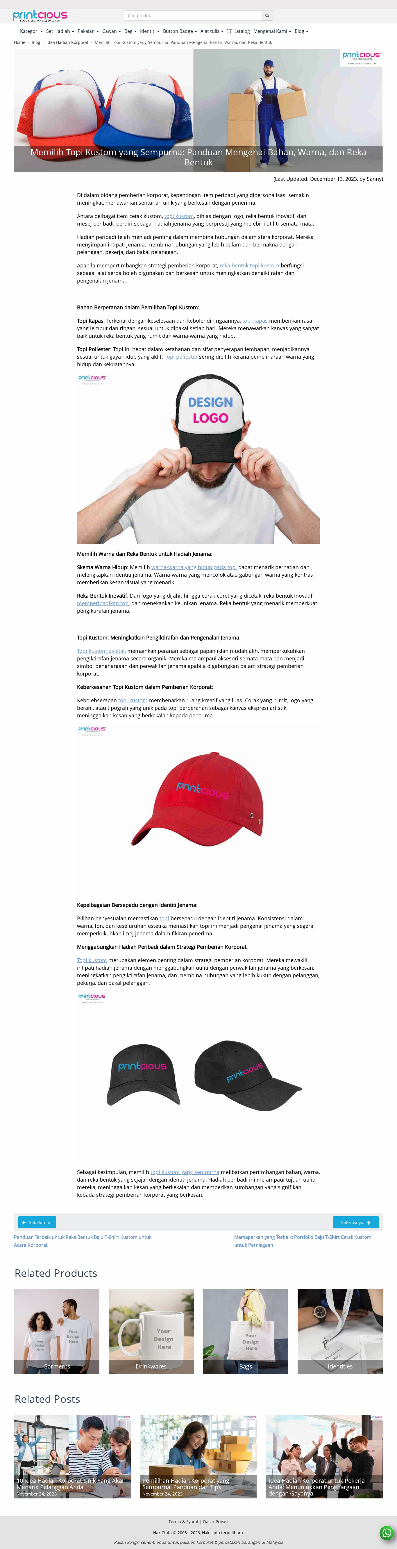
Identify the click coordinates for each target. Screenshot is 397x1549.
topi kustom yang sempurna (185, 1172)
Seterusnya (352, 1222)
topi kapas (255, 320)
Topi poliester (181, 356)
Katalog (241, 31)
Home (19, 42)
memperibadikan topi (103, 603)
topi (165, 918)
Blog (36, 42)
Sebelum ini (39, 1222)
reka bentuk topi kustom (249, 265)
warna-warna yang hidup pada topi (194, 567)
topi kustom (179, 215)
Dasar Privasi (215, 1521)
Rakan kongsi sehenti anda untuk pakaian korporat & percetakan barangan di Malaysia (198, 1542)
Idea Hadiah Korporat (67, 42)
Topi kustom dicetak (101, 650)
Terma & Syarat (184, 1521)
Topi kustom (92, 960)
